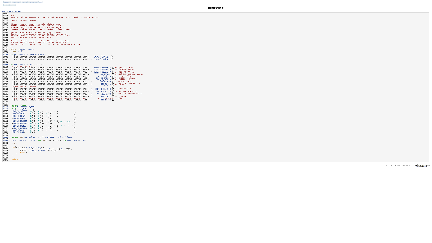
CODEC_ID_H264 (105, 83)
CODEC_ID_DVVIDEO (104, 76)
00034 (5, 64)
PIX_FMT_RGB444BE (20, 120)
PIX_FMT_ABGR (18, 112)
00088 (5, 140)
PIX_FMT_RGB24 (19, 118)
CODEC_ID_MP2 (105, 96)
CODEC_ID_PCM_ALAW (103, 93)
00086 (5, 137)
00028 (5, 54)
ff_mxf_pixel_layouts (19, 110)
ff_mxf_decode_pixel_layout (24, 140)
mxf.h (20, 51)
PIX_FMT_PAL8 (18, 132)
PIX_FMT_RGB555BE (20, 127)
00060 (5, 108)
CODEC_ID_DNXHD (105, 81)
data (24, 108)
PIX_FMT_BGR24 (19, 115)
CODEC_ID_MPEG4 (105, 74)
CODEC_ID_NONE (105, 100)
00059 (5, 107)
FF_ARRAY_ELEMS (48, 137)
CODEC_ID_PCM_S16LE (103, 88)
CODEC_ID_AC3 (105, 95)
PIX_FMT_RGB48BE (20, 122)
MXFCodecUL (18, 54)
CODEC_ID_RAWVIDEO (103, 80)
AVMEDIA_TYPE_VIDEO (102, 56)
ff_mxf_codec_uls (31, 64)
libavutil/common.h (26, 49)
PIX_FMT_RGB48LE (20, 125)
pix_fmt (31, 107)
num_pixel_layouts (31, 137)
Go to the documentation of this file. (13, 11)
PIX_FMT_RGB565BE (20, 128)
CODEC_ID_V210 (105, 85)
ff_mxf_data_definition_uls (35, 54)
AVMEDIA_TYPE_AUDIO (102, 58)
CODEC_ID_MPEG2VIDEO (102, 68)
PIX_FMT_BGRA (18, 117)
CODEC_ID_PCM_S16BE (103, 91)
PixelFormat (22, 107)
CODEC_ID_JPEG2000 (103, 78)
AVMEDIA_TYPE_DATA (102, 59)
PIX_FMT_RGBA (18, 130)
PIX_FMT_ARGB (18, 113)
